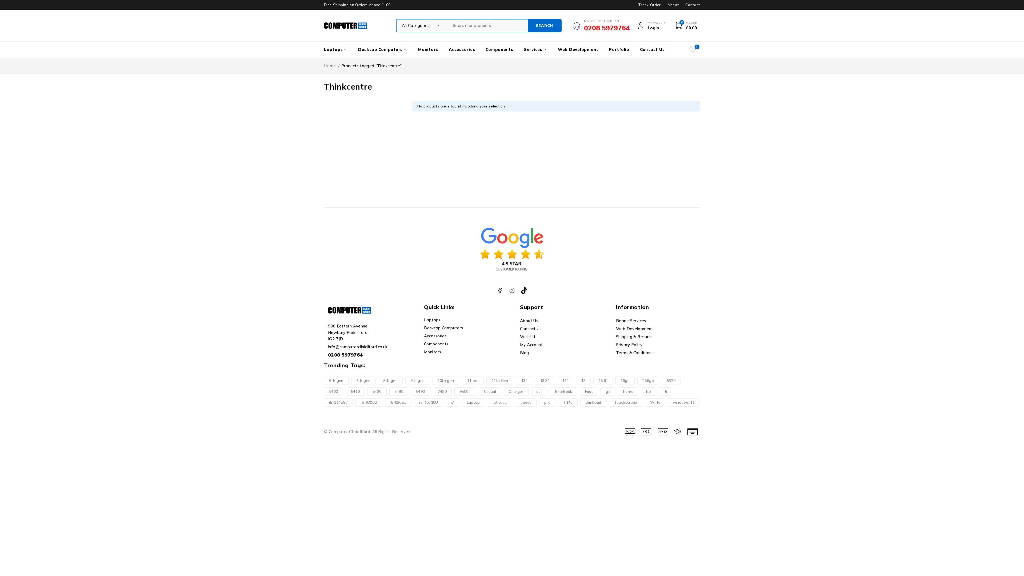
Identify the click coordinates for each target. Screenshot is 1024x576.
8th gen (390, 380)
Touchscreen (625, 402)
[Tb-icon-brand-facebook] (500, 290)
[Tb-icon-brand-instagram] (512, 290)
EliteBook (563, 391)
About (673, 5)
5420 (377, 391)
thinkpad (593, 402)
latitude (500, 402)
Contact (692, 5)
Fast (589, 391)
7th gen (363, 380)
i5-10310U (428, 402)
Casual (490, 391)
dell (539, 391)
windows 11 (684, 402)
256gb (648, 380)
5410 (355, 391)
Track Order (649, 5)
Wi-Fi (655, 402)
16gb (625, 380)
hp (648, 391)
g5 (608, 391)
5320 (671, 380)
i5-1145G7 (338, 402)
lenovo (525, 402)
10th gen (446, 380)
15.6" (603, 380)
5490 (420, 391)
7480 (442, 391)
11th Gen (499, 380)
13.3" (544, 380)
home (628, 391)
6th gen (336, 380)
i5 (665, 391)
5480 (398, 391)
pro (547, 402)
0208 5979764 (345, 355)
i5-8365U (398, 402)
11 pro (473, 380)
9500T (465, 391)
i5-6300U (369, 402)
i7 (452, 402)
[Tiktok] (524, 290)
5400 (333, 391)
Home (330, 65)
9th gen (417, 380)
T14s (568, 402)
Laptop (473, 402)
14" (565, 380)
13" (524, 380)
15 (583, 380)
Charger (516, 391)
